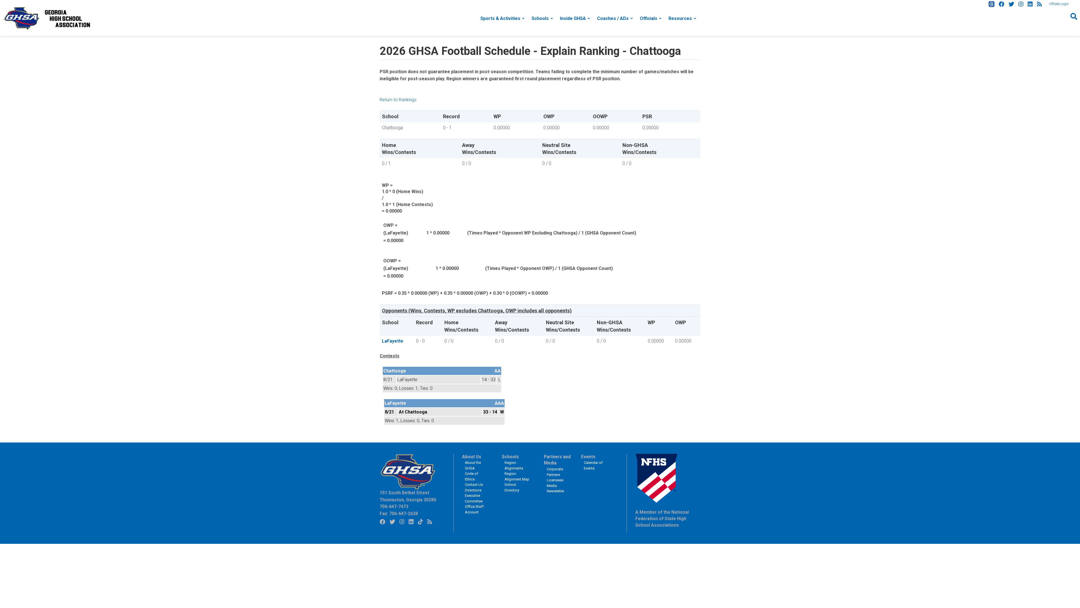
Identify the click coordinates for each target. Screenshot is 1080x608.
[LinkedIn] (1030, 4)
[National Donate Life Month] (65, 18)
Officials (648, 18)
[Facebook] (1001, 4)
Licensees (555, 480)
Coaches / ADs (613, 18)
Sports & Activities (500, 18)
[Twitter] (1011, 4)
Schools (540, 18)
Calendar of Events (593, 465)
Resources (680, 18)
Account (472, 512)
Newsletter (555, 491)
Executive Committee (474, 498)
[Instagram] (1020, 4)
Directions (473, 490)
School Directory (512, 487)
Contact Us (474, 484)
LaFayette (392, 341)
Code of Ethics (471, 476)
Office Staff (474, 506)
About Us (471, 456)
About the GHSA (473, 465)
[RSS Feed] (1039, 4)
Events (588, 456)
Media (552, 486)
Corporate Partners (555, 472)
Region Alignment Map (517, 476)
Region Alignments (514, 465)
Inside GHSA (573, 18)
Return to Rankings (398, 99)
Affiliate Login (1059, 4)
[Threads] (991, 4)
